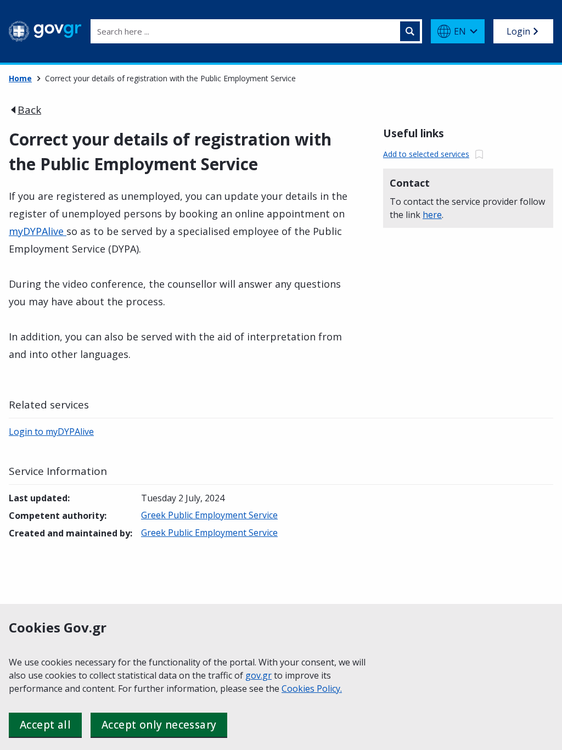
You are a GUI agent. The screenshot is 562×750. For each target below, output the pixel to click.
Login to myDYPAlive (51, 432)
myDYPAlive (37, 231)
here (432, 215)
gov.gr (258, 675)
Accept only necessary (159, 725)
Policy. (329, 688)
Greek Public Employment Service (209, 515)
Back (29, 110)
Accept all (45, 725)
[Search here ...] (410, 31)
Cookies (299, 688)
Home (20, 78)
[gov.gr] (45, 31)
